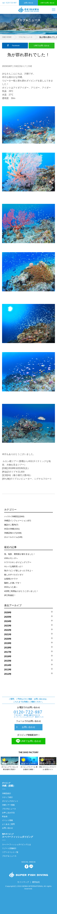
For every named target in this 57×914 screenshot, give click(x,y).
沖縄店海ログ (20, 66)
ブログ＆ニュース (9, 856)
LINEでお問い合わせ (47, 3)
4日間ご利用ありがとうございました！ (21, 591)
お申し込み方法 (8, 813)
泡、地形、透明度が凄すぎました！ (19, 554)
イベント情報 (7, 820)
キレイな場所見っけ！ (14, 566)
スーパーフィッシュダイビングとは (16, 844)
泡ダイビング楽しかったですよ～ (18, 570)
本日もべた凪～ (11, 587)
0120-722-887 (9, 3)
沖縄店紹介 (6, 793)
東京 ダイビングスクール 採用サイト (47, 768)
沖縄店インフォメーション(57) (17, 520)
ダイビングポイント (10, 801)
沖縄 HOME (7, 37)
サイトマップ (23, 882)
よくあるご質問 (8, 824)
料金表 (4, 816)
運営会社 (36, 882)
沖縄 (30, 66)
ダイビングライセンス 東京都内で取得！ (9, 768)
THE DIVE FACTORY (28, 752)
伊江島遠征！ (10, 595)
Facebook (16, 46)
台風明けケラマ (11, 579)
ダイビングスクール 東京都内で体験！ (28, 768)
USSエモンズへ (11, 558)
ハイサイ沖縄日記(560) (14, 516)
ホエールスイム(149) (13, 537)
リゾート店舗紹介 (9, 848)
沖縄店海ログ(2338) (13, 533)
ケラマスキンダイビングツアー (17, 562)
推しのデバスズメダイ (14, 575)
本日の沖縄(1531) (12, 529)
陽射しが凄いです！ (13, 583)
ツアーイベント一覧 (10, 852)
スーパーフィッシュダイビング (17, 835)
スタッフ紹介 (7, 797)
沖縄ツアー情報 (8, 805)
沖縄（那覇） (8, 784)
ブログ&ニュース (25, 37)
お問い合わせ (28, 3)
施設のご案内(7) (11, 525)
